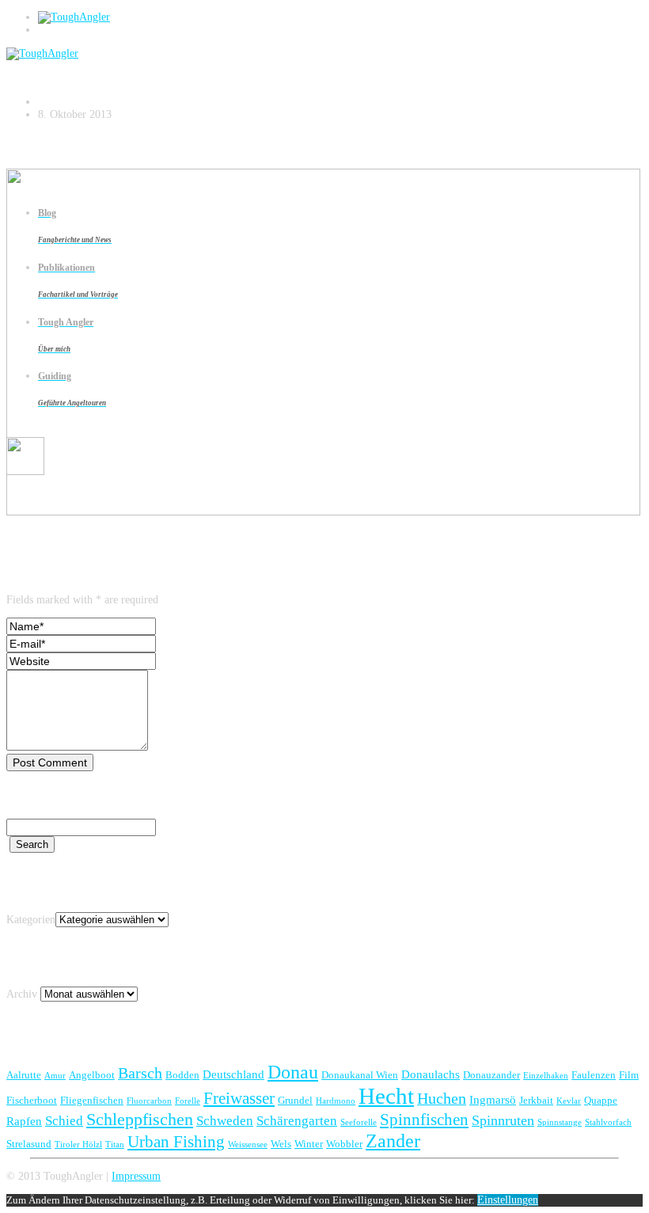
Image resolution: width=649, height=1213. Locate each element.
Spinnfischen (424, 1119)
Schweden (224, 1120)
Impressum (136, 1176)
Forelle (187, 1101)
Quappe (600, 1100)
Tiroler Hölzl (78, 1144)
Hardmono (335, 1101)
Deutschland (233, 1074)
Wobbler (344, 1144)
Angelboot (92, 1075)
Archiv (21, 994)
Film (629, 1075)
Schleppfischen (139, 1119)
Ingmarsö (492, 1099)
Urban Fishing (176, 1141)
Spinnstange (559, 1122)
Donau (293, 1071)
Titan (114, 1144)
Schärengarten (296, 1120)
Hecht (386, 1095)
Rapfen (24, 1120)
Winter (308, 1144)
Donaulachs (430, 1074)
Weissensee (248, 1144)
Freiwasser (239, 1098)
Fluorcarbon (149, 1101)
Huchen (441, 1098)
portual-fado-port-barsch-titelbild (143, 65)
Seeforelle (358, 1122)
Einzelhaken (545, 1075)
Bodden (182, 1075)
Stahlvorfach (608, 1122)
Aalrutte (23, 1075)
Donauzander (491, 1075)
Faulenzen (593, 1075)
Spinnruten (503, 1120)
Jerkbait (536, 1100)
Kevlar (568, 1101)
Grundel (295, 1100)
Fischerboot (31, 1100)
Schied (64, 1120)
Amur (55, 1075)
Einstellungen (507, 1200)
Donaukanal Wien (359, 1075)
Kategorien (30, 920)
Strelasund (28, 1144)
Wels (281, 1144)
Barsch (140, 1073)
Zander (393, 1140)
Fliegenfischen (91, 1100)
